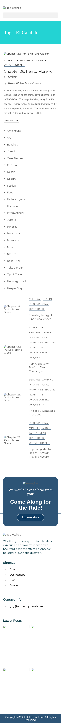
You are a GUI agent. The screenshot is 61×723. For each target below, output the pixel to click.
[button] (30, 15)
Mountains (27, 60)
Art (9, 137)
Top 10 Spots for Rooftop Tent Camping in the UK (40, 367)
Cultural (12, 165)
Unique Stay (15, 288)
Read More (11, 120)
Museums (13, 240)
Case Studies (15, 158)
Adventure (11, 60)
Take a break (15, 267)
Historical (12, 206)
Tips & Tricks (14, 274)
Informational (15, 213)
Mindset (12, 226)
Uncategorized (14, 65)
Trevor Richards (17, 83)
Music (10, 247)
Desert (11, 171)
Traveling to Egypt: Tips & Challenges (41, 317)
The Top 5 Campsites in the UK (42, 412)
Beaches (12, 144)
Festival (11, 185)
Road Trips (13, 260)
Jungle (11, 219)
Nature (41, 60)
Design (11, 178)
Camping (12, 151)
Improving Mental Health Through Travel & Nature (40, 453)
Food (10, 192)
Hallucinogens (16, 199)
